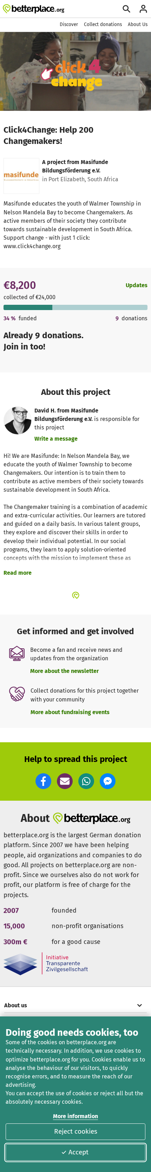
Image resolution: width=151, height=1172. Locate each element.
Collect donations (103, 24)
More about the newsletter (64, 671)
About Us (137, 24)
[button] (43, 781)
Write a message (56, 438)
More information (75, 1116)
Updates (136, 285)
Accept (78, 1152)
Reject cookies (75, 1131)
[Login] (143, 9)
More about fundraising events (70, 712)
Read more (18, 572)
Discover (69, 24)
